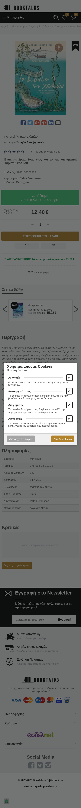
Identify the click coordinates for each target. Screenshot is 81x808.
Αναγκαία (14, 377)
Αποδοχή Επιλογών (21, 438)
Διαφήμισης (16, 404)
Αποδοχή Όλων (62, 438)
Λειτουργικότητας (19, 391)
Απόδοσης (15, 418)
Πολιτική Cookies (17, 370)
